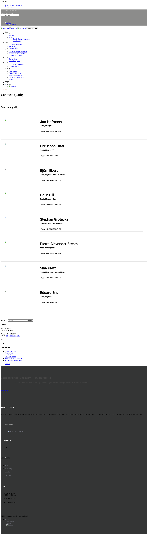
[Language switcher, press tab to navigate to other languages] (8, 23)
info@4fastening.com (13, 336)
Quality (7, 472)
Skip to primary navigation (13, 5)
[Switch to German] (12, 86)
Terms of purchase (11, 351)
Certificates (8, 355)
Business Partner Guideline (13, 358)
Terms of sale (9, 353)
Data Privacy (10, 521)
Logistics (8, 475)
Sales (6, 465)
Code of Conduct (10, 357)
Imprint (7, 519)
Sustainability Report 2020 (13, 360)
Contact (8, 523)
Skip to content (9, 7)
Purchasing (8, 469)
